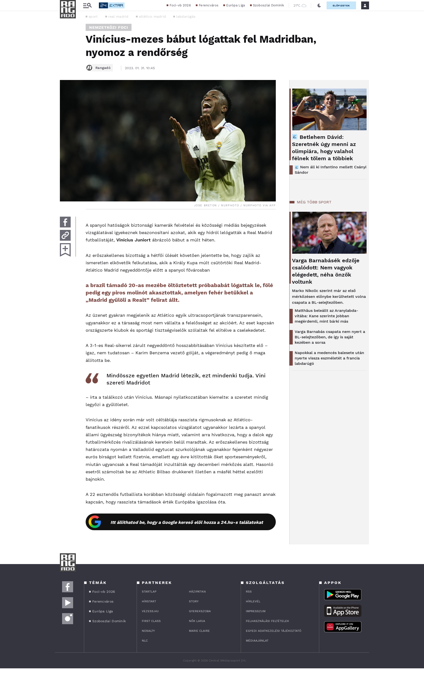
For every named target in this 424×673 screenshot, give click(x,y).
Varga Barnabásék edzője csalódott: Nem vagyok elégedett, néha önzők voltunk (325, 271)
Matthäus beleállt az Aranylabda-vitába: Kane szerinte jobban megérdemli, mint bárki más (326, 316)
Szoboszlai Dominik (268, 5)
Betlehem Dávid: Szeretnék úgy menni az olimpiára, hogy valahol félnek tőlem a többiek (324, 147)
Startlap (149, 591)
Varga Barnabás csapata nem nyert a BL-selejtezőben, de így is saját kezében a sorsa (330, 337)
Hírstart (149, 601)
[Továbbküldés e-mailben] (65, 235)
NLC (145, 640)
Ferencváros (208, 5)
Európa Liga (235, 5)
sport (93, 16)
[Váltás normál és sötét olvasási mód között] (319, 5)
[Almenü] (87, 5)
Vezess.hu (150, 611)
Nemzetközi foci (108, 27)
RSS (249, 591)
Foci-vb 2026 (180, 5)
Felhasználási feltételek (267, 621)
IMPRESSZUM (255, 611)
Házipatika (197, 591)
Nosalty (148, 631)
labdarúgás (185, 16)
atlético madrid (152, 16)
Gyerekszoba (200, 611)
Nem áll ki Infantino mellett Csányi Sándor (330, 170)
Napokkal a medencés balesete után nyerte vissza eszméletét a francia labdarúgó (329, 358)
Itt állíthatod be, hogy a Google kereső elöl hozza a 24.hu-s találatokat (186, 522)
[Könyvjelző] (65, 250)
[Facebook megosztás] (65, 222)
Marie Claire (199, 631)
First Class (151, 621)
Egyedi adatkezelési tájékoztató (273, 631)
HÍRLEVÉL (253, 601)
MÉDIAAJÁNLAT (257, 640)
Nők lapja (197, 621)
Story (194, 601)
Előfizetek (341, 5)
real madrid (118, 16)
